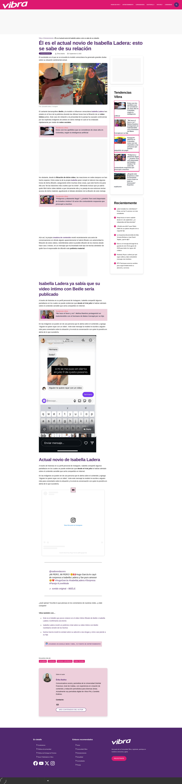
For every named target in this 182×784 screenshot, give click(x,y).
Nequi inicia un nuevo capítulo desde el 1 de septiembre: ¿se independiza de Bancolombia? (126, 220)
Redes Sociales (79, 661)
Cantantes (52, 661)
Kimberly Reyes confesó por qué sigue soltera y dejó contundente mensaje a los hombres (127, 257)
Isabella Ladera (97, 111)
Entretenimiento (48, 38)
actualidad (43, 661)
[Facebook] (35, 763)
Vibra (40, 38)
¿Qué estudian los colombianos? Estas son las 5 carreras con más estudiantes (127, 211)
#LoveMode (63, 583)
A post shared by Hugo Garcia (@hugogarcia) (73, 552)
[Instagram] (52, 763)
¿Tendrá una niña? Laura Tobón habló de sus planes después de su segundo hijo (128, 228)
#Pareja (53, 583)
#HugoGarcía (61, 580)
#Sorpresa (90, 580)
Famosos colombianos (65, 661)
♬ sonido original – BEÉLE (62, 588)
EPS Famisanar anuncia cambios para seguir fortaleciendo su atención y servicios (127, 265)
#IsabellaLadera (77, 580)
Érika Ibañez (61, 53)
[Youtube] (41, 763)
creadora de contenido (62, 237)
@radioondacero (57, 571)
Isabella (74, 180)
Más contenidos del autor (71, 710)
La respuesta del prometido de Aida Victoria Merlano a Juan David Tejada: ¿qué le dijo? (128, 237)
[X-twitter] (47, 763)
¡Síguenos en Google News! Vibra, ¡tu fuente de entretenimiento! (74, 644)
